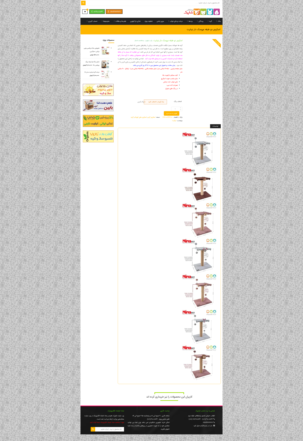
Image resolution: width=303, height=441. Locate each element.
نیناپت (174, 120)
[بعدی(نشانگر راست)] (300, 439)
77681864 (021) (195, 419)
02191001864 (98, 11)
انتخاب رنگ (178, 101)
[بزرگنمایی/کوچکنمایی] (302, 436)
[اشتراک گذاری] (297, 436)
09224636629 (115, 11)
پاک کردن (141, 102)
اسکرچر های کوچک (140, 117)
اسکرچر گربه (151, 117)
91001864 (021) (207, 419)
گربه (132, 117)
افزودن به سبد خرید (171, 113)
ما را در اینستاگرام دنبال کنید (203, 425)
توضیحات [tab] (215, 126)
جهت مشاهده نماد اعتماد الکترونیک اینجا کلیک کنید (107, 422)
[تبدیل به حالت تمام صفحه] (300, 436)
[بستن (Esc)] (295, 436)
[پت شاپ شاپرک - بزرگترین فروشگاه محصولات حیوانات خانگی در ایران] (201, 12)
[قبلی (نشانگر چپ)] (302, 439)
